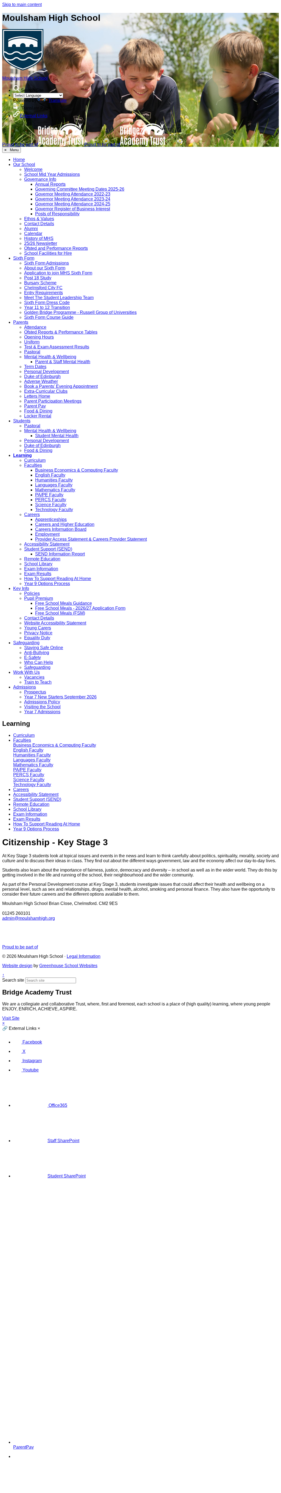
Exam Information (41, 568)
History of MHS (39, 238)
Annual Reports (50, 184)
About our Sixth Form (44, 268)
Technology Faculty (54, 509)
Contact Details (39, 223)
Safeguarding (26, 642)
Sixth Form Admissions (46, 263)
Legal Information (83, 956)
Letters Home (37, 396)
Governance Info (40, 179)
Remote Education (42, 559)
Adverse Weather (41, 381)
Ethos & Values (39, 218)
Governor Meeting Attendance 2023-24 (72, 199)
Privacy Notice (38, 633)
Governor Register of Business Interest (72, 209)
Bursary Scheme (40, 282)
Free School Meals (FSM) (60, 613)
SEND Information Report (60, 554)
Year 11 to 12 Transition (47, 307)
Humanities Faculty (54, 480)
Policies (32, 593)
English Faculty (50, 475)
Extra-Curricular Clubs (46, 391)
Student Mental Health (56, 435)
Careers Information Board (60, 529)
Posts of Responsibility (57, 213)
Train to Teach (38, 682)
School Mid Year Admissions (52, 174)
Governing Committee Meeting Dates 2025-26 (79, 189)
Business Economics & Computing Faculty (76, 470)
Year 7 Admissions (42, 711)
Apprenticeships (51, 519)
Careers (32, 514)
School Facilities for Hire (48, 253)
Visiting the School (42, 706)
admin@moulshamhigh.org (28, 918)
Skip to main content (22, 4)
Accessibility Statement (46, 544)
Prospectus (35, 692)
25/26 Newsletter (40, 243)
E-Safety (32, 657)
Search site (13, 980)
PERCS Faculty (50, 499)
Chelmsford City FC (43, 287)
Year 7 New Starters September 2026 (60, 697)
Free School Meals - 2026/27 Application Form (80, 608)
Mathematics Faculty (55, 490)
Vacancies (34, 677)
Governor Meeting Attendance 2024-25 (72, 204)
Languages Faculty (53, 485)
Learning (22, 455)
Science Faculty (50, 504)
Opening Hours (39, 337)
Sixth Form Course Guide (49, 317)
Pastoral (32, 351)
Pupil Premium (38, 598)
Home (19, 159)
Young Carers (37, 628)
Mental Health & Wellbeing (50, 356)
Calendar (33, 233)
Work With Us (26, 672)
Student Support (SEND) (48, 549)
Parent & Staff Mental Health (62, 361)
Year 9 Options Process (47, 583)
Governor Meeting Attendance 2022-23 (72, 194)
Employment (47, 534)
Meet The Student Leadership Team (59, 297)
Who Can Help (38, 662)
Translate (58, 100)
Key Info (21, 588)
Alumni (31, 228)
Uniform (32, 342)
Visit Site (10, 1018)
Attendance (35, 327)
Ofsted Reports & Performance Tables (60, 332)
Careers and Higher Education (64, 524)
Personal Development (46, 371)
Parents (20, 322)
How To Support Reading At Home (57, 578)
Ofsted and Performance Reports (56, 248)
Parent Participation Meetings (53, 401)
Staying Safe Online (43, 647)
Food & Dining (38, 411)
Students (21, 421)
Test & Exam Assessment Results (56, 347)
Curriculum (35, 460)
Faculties (33, 465)
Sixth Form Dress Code (47, 302)
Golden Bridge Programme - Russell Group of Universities (80, 312)
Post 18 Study (37, 278)
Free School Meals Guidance (63, 603)
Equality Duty (37, 637)
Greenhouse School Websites (68, 965)
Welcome (33, 169)
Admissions (24, 687)
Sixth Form (23, 258)
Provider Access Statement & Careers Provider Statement (91, 539)
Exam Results (37, 573)
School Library (38, 563)
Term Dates (35, 366)
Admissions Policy (42, 702)
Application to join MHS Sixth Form (58, 273)
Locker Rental (37, 416)
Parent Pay (35, 406)
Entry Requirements (43, 292)
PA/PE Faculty (49, 494)
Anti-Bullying (36, 652)
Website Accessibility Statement (55, 623)
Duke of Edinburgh (42, 376)
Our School (24, 164)
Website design (17, 965)
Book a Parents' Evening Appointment (61, 386)
